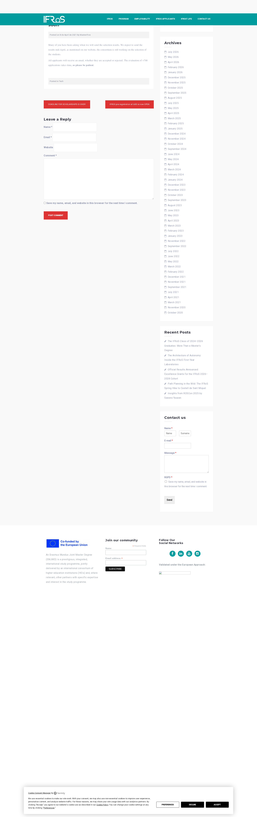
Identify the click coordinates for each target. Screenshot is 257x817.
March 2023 (174, 225)
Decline (192, 805)
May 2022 (173, 261)
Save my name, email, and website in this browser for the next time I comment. (92, 203)
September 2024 (177, 149)
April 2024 (173, 164)
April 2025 (173, 113)
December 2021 (177, 276)
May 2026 (173, 57)
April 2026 (173, 62)
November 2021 (177, 281)
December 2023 (177, 184)
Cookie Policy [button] (102, 805)
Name (48, 127)
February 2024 (176, 174)
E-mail (168, 440)
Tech (61, 81)
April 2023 (173, 220)
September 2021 (177, 287)
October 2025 (175, 87)
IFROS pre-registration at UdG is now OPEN (129, 104)
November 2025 (177, 82)
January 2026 (175, 72)
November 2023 (177, 189)
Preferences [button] (49, 808)
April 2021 (173, 297)
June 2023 (174, 210)
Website (48, 147)
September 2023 (177, 200)
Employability (142, 19)
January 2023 (175, 236)
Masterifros (85, 35)
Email (48, 137)
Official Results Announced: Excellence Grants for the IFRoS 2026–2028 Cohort (186, 374)
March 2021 (174, 302)
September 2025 (177, 92)
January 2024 (175, 179)
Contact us (204, 19)
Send (169, 499)
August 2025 (175, 97)
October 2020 (175, 312)
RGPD (168, 477)
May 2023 (173, 215)
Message (170, 453)
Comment (50, 155)
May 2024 (173, 159)
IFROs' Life (186, 19)
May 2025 (173, 108)
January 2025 (175, 128)
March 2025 (174, 118)
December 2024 (177, 133)
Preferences (168, 805)
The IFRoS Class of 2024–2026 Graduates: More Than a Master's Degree (183, 346)
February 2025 (176, 123)
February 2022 (176, 271)
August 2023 (175, 205)
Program (124, 19)
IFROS (110, 19)
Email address (114, 558)
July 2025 (173, 103)
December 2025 (177, 77)
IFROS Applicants (165, 19)
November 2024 (177, 138)
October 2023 (175, 195)
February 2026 (176, 67)
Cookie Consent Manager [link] (39, 793)
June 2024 (174, 154)
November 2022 (177, 241)
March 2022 (174, 266)
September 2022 (177, 246)
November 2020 (177, 307)
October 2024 (175, 144)
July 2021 (173, 292)
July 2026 (173, 52)
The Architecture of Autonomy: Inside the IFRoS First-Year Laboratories (182, 360)
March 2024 (174, 169)
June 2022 (174, 256)
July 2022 (173, 251)
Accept (217, 805)
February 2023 (176, 230)
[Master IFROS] (54, 19)
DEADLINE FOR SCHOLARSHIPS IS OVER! (67, 104)
